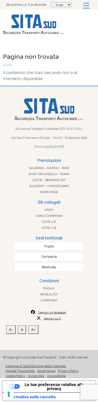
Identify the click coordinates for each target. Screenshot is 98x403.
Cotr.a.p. (49, 222)
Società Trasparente (20, 371)
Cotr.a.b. (49, 228)
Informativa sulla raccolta (31, 396)
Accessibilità (56, 376)
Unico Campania (49, 216)
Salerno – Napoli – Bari (49, 168)
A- (11, 329)
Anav (49, 210)
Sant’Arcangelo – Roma (49, 174)
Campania (49, 256)
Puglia (49, 246)
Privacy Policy (68, 371)
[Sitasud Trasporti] (49, 24)
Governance (46, 371)
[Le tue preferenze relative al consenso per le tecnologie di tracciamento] (9, 394)
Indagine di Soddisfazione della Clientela (36, 366)
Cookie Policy (15, 376)
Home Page (49, 192)
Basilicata (49, 267)
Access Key (36, 376)
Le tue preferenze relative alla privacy (54, 386)
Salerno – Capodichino (49, 186)
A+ (33, 329)
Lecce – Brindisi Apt (49, 180)
